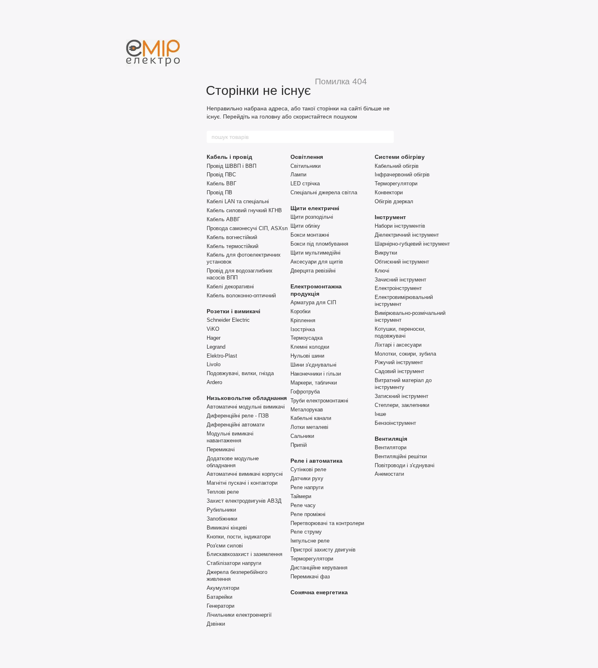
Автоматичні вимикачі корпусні (245, 474)
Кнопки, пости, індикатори (239, 537)
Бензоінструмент (395, 423)
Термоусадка (306, 338)
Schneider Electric (228, 320)
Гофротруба (305, 392)
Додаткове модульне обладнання (233, 461)
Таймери (300, 496)
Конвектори (389, 192)
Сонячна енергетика (319, 592)
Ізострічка (302, 329)
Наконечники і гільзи (315, 374)
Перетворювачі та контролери (327, 523)
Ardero (214, 382)
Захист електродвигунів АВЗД (244, 501)
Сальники (302, 436)
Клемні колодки (309, 347)
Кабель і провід (229, 157)
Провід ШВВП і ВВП (231, 166)
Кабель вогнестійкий (232, 237)
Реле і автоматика (316, 460)
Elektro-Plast (222, 356)
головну (270, 116)
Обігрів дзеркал (394, 201)
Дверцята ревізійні (313, 271)
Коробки (300, 311)
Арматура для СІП (313, 302)
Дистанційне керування (318, 568)
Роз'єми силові (225, 546)
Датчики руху (306, 478)
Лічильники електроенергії (239, 615)
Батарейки (219, 597)
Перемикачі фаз (310, 577)
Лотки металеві (309, 427)
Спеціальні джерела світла (323, 192)
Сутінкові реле (308, 469)
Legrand (216, 347)
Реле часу (303, 505)
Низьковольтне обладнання (247, 398)
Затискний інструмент (401, 396)
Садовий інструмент (399, 371)
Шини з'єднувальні (313, 365)
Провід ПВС (221, 174)
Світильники (305, 166)
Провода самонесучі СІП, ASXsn (247, 228)
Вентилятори (390, 447)
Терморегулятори (311, 559)
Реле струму (306, 532)
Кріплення (302, 320)
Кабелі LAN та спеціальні (238, 201)
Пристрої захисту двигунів (323, 550)
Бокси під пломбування (319, 244)
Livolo (213, 364)
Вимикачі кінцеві (227, 528)
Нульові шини (307, 356)
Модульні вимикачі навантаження (230, 437)
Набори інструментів (400, 226)
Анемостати (389, 474)
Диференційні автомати (235, 425)
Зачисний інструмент (400, 280)
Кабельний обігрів (397, 166)
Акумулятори (223, 588)
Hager (213, 338)
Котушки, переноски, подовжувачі (400, 332)
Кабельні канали (310, 418)
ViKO (213, 329)
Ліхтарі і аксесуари (398, 345)
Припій (298, 445)
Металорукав (306, 410)
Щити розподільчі (311, 217)
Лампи (298, 174)
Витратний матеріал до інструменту (403, 383)
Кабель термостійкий (232, 246)
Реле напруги (306, 487)
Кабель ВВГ (221, 183)
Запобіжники (222, 519)
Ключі (382, 271)
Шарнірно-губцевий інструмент (412, 244)
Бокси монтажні (309, 235)
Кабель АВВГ (223, 219)
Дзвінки (216, 624)
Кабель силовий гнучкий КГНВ (244, 210)
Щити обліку (305, 226)
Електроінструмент (398, 288)
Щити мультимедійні (315, 253)
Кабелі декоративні (230, 286)
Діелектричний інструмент (407, 235)
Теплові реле (223, 492)
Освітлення (306, 157)
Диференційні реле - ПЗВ (238, 416)
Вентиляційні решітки (401, 456)
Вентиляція (391, 438)
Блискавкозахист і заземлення (244, 554)
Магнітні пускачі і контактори (242, 483)
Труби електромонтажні (319, 401)
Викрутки (386, 253)
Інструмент (390, 217)
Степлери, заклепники (402, 405)
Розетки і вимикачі (233, 311)
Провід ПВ (219, 192)
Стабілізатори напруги (234, 563)
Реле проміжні (307, 514)
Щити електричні (314, 208)
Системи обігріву (400, 157)
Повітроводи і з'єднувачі (404, 465)
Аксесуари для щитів (316, 262)
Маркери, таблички (313, 383)
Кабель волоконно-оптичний (241, 295)
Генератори (220, 606)
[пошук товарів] (387, 137)
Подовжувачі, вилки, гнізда (240, 373)
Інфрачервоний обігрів (402, 174)
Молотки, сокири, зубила (405, 354)
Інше (380, 414)
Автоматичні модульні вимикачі (246, 407)
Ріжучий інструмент (399, 362)
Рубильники (221, 510)
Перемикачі (221, 449)
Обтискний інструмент (402, 262)
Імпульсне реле (310, 541)
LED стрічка (305, 183)
